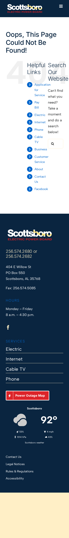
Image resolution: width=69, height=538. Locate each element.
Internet (40, 122)
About (38, 169)
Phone (38, 129)
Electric (39, 115)
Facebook (41, 189)
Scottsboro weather (34, 442)
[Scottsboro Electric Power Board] (30, 231)
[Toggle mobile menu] (61, 6)
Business (40, 149)
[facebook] (8, 327)
